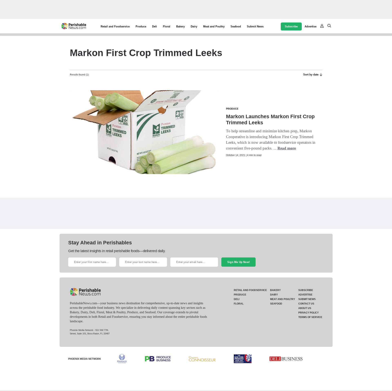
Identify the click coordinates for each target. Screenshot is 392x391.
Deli (154, 26)
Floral (166, 26)
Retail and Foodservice (115, 26)
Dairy (194, 26)
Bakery (180, 26)
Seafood (236, 26)
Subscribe (291, 26)
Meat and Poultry (214, 26)
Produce (141, 26)
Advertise (310, 26)
